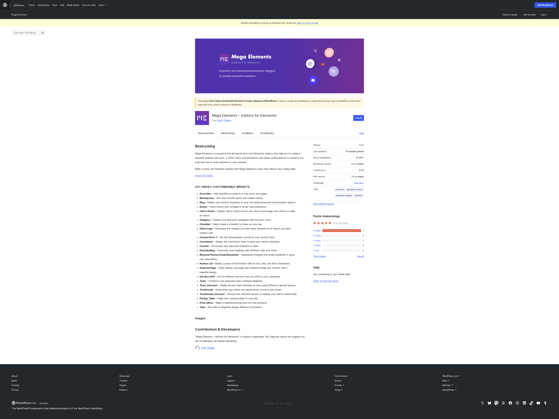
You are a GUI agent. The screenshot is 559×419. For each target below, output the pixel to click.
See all (360, 256)
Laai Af (358, 118)
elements (359, 195)
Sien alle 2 (359, 183)
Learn (229, 376)
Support (231, 380)
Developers (232, 385)
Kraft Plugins (224, 120)
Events (338, 380)
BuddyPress (450, 390)
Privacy (15, 390)
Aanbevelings (228, 133)
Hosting (15, 385)
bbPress (448, 385)
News (14, 380)
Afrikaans (43, 403)
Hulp (361, 133)
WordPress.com (451, 376)
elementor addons (355, 189)
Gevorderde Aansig (323, 203)
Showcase (124, 376)
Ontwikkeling (267, 133)
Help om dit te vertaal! (307, 23)
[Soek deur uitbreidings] (42, 33)
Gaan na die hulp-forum (325, 280)
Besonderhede (206, 133)
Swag (339, 390)
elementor (339, 189)
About (14, 376)
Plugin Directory (19, 14)
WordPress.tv (235, 390)
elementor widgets (344, 195)
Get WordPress (545, 5)
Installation (247, 133)
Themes (123, 380)
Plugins (122, 385)
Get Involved (341, 376)
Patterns (123, 390)
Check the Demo (204, 175)
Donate (339, 385)
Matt (446, 380)
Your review (319, 256)
